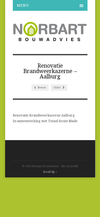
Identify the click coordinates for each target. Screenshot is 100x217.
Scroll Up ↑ (50, 171)
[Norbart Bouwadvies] (50, 39)
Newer (41, 87)
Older (57, 87)
